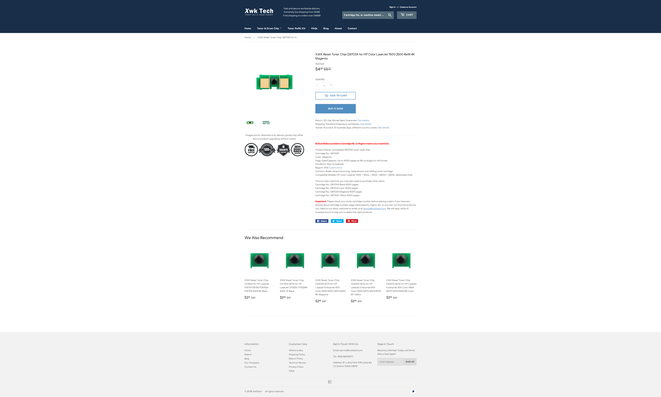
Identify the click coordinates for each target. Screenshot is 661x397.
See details (363, 120)
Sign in (392, 7)
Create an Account (408, 7)
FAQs (314, 28)
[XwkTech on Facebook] (330, 382)
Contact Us (250, 366)
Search (248, 354)
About (338, 28)
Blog (326, 28)
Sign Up (410, 361)
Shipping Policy (297, 354)
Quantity (320, 79)
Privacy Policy (296, 366)
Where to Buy (296, 350)
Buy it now (335, 108)
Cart (409, 14)
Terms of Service (297, 362)
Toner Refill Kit (296, 28)
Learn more (336, 167)
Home (247, 28)
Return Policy (296, 358)
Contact (352, 28)
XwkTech (257, 391)
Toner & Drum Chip (268, 28)
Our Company (251, 362)
